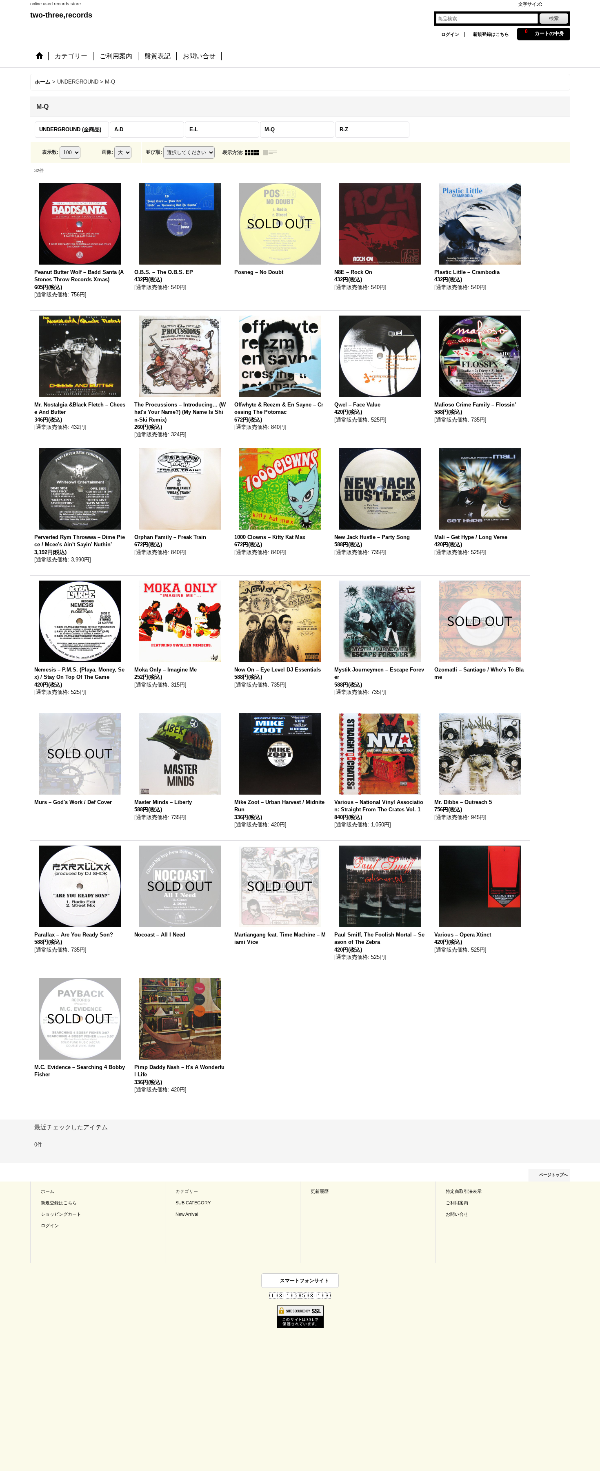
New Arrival (187, 1214)
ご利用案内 (457, 1202)
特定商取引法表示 (464, 1191)
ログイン (450, 34)
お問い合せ (457, 1214)
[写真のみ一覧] (254, 152)
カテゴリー (187, 1191)
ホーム (47, 1191)
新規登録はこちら (491, 34)
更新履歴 (320, 1191)
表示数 (50, 152)
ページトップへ (553, 1175)
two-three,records (61, 15)
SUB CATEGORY (193, 1202)
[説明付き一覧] (272, 152)
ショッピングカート (61, 1214)
